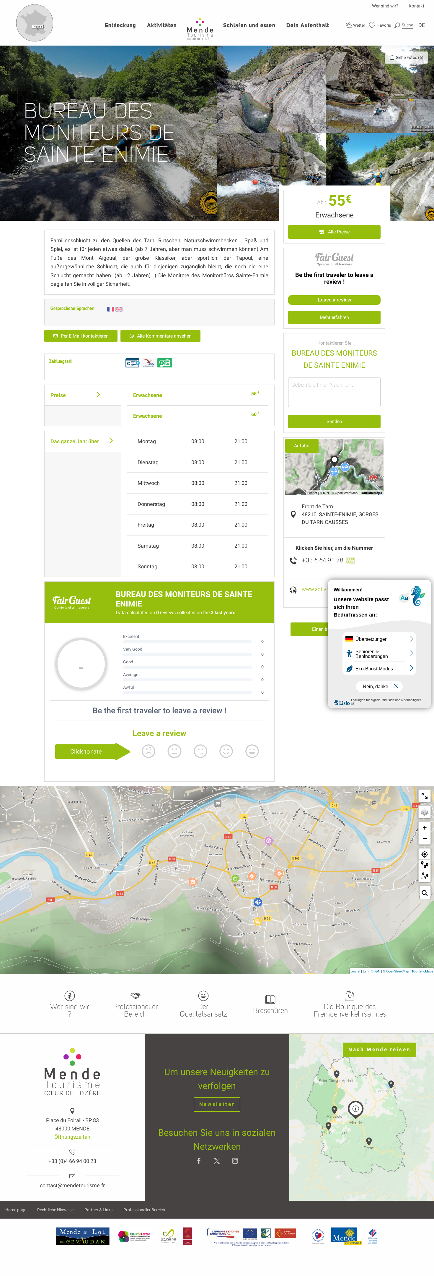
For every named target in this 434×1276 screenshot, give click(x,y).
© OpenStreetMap (396, 971)
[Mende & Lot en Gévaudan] (82, 1236)
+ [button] (425, 827)
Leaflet (355, 971)
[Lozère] (168, 1236)
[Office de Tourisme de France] (372, 1236)
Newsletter (217, 1104)
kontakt (416, 6)
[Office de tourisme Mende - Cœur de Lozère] (200, 29)
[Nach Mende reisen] (35, 40)
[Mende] (347, 1236)
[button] (403, 25)
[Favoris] (380, 25)
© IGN (375, 971)
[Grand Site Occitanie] (187, 1236)
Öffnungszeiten (72, 1137)
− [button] (425, 838)
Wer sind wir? (385, 6)
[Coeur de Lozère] (134, 1236)
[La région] (252, 1236)
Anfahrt (302, 446)
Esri (365, 971)
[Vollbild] (424, 796)
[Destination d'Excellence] (317, 1236)
